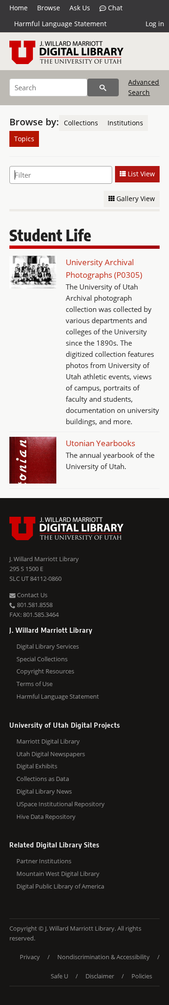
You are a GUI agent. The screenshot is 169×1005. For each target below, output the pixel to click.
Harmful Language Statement (60, 23)
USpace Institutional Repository (60, 804)
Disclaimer (99, 976)
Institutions (125, 122)
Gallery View (135, 198)
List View (140, 173)
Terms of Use (34, 684)
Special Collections (42, 659)
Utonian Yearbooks (100, 443)
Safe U (59, 976)
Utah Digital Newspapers (50, 754)
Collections (81, 122)
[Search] (103, 87)
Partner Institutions (43, 861)
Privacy (30, 957)
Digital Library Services (47, 646)
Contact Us (31, 595)
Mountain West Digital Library (58, 873)
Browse (48, 7)
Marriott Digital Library (48, 741)
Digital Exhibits (36, 766)
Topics (24, 138)
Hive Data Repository (46, 816)
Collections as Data (42, 778)
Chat (114, 7)
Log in (155, 23)
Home (18, 7)
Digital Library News (44, 791)
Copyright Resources (45, 671)
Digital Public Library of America (60, 886)
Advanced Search (143, 87)
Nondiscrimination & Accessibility (103, 957)
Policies (141, 976)
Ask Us (79, 7)
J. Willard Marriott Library (44, 559)
